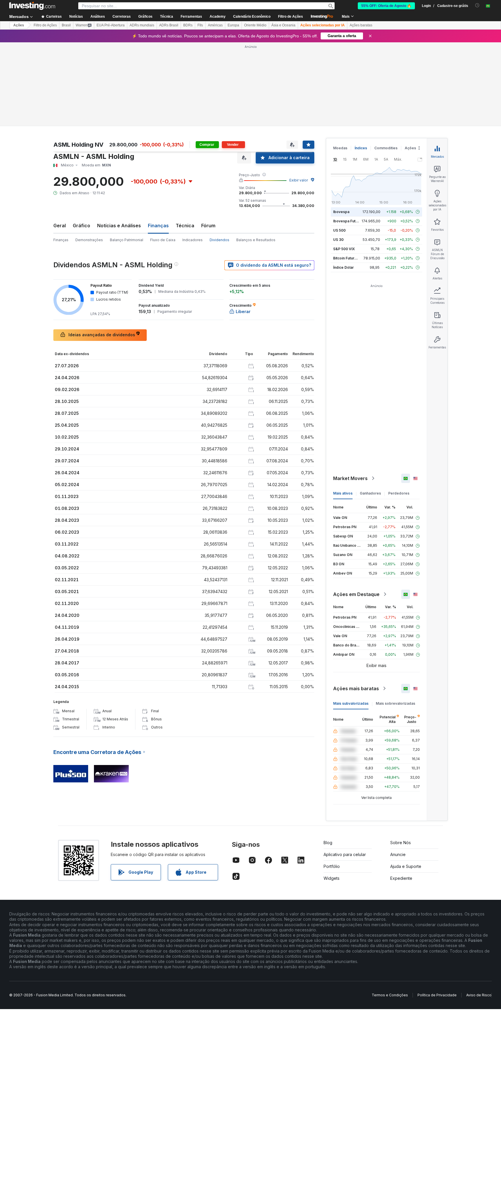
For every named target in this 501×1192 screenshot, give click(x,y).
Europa (233, 25)
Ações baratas (361, 25)
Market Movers (350, 478)
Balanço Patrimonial (126, 240)
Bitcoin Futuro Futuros (352, 258)
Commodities (385, 148)
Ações (18, 25)
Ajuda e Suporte (405, 866)
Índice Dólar (343, 267)
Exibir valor (298, 180)
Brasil (66, 25)
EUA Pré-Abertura (111, 25)
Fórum (208, 225)
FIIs (200, 25)
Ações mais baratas (356, 688)
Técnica (185, 225)
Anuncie (398, 854)
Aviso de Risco (478, 995)
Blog (328, 842)
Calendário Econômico (252, 16)
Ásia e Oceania (283, 25)
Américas (215, 25)
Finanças (60, 240)
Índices (361, 148)
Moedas (340, 148)
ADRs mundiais (142, 25)
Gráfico (81, 225)
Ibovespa (341, 212)
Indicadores (192, 240)
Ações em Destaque (356, 594)
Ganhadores (370, 493)
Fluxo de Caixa (162, 240)
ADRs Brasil (168, 25)
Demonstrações (89, 240)
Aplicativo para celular (345, 854)
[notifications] (477, 5)
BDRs (188, 25)
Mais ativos (343, 493)
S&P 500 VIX (344, 249)
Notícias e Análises (119, 225)
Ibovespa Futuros (348, 221)
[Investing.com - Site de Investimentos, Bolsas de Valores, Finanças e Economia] (32, 6)
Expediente (401, 878)
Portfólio (332, 866)
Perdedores (398, 493)
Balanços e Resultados (255, 240)
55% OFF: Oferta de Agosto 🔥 (386, 6)
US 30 (338, 239)
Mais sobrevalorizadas (395, 703)
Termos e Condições (390, 995)
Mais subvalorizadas (351, 703)
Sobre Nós (400, 842)
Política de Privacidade (437, 995)
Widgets (332, 878)
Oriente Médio (255, 25)
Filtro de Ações (290, 16)
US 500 (339, 230)
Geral (59, 225)
